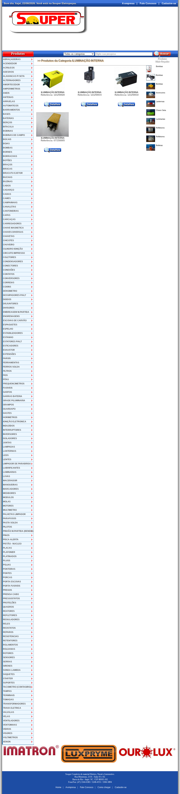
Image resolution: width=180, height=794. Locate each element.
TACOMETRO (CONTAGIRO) (17, 687)
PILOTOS (7, 527)
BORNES (7, 152)
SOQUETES (9, 674)
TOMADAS (8, 699)
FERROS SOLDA (11, 367)
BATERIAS (8, 118)
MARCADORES (11, 489)
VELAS (6, 716)
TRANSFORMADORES (14, 704)
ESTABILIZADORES (13, 333)
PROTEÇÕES (9, 602)
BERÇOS (7, 122)
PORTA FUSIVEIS (11, 586)
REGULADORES (11, 619)
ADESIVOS (8, 72)
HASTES (7, 413)
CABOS (7, 185)
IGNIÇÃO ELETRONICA (14, 421)
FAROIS (7, 358)
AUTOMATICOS (10, 105)
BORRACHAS (10, 156)
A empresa (128, 3)
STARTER (8, 678)
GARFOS (7, 392)
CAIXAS (7, 194)
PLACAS (7, 548)
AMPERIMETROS (11, 89)
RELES (6, 624)
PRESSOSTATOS (11, 598)
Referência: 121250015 (90, 95)
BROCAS (7, 169)
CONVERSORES (11, 278)
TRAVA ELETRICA (12, 708)
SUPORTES (9, 682)
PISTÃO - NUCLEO (12, 543)
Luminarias (160, 119)
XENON (7, 741)
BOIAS (6, 143)
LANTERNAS (9, 451)
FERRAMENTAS (11, 362)
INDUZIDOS (9, 426)
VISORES (7, 733)
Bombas (159, 66)
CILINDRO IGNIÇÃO (13, 249)
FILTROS (7, 371)
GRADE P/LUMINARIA (14, 400)
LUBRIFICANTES (11, 468)
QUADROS (8, 607)
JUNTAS (7, 442)
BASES (6, 114)
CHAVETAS (8, 236)
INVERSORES (10, 434)
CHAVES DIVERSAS (13, 232)
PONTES (7, 573)
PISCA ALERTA (10, 539)
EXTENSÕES (9, 354)
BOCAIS (7, 139)
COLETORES (9, 257)
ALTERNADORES (12, 80)
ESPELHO (8, 329)
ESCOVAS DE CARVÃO (15, 320)
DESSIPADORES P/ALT (14, 295)
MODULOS (8, 497)
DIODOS (7, 299)
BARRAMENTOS (11, 110)
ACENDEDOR (10, 63)
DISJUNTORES (10, 303)
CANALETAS (9, 207)
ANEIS (6, 93)
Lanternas (160, 101)
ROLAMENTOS (10, 645)
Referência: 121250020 (53, 95)
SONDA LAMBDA (12, 670)
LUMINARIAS (9, 472)
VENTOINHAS (10, 725)
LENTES (7, 459)
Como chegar (104, 787)
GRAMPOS (8, 404)
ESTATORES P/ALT (12, 341)
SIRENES (7, 666)
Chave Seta (161, 110)
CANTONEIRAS (11, 211)
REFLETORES (10, 615)
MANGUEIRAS (10, 485)
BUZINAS (7, 181)
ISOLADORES (10, 438)
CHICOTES (8, 240)
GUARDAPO (9, 409)
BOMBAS (7, 148)
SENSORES (9, 657)
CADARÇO (8, 190)
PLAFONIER (9, 552)
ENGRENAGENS (11, 316)
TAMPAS (7, 691)
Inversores (160, 93)
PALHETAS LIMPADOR (14, 514)
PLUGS (6, 560)
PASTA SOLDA (10, 522)
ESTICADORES (10, 346)
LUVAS (6, 476)
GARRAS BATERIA (12, 396)
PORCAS (7, 577)
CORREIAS (8, 282)
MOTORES (8, 506)
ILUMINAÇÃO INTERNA (53, 92)
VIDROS (7, 729)
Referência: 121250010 (127, 95)
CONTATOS (8, 274)
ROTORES (8, 653)
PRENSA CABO (11, 594)
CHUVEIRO (8, 244)
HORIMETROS (10, 417)
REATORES (9, 611)
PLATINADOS (10, 556)
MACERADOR (10, 480)
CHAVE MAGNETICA (13, 228)
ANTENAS (8, 97)
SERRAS (7, 661)
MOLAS (7, 501)
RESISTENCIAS (11, 636)
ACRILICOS (9, 68)
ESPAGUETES (10, 324)
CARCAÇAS (9, 219)
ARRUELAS (9, 101)
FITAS (6, 379)
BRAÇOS (7, 164)
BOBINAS (8, 131)
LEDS (6, 455)
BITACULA (8, 126)
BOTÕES (7, 160)
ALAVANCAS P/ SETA (14, 76)
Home (58, 787)
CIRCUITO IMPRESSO (14, 253)
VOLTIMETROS (10, 737)
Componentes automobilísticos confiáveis (148, 47)
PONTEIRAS (9, 569)
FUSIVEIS (7, 388)
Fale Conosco (148, 3)
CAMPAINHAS (10, 202)
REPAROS (8, 632)
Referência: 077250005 (53, 140)
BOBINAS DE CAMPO (14, 135)
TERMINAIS (9, 695)
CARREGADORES (12, 223)
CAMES (7, 198)
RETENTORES (10, 640)
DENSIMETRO (10, 291)
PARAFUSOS (9, 518)
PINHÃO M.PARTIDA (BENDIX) (18, 531)
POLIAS (7, 565)
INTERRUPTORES (12, 430)
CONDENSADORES (13, 261)
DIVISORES (8, 308)
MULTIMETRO (10, 510)
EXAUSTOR (9, 350)
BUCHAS (7, 177)
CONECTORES (10, 265)
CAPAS (6, 215)
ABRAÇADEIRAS (12, 59)
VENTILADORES (11, 720)
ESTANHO (8, 337)
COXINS (7, 287)
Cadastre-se (169, 3)
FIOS (5, 375)
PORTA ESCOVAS (12, 581)
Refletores (160, 128)
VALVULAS (8, 712)
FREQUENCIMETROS (13, 383)
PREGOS (7, 590)
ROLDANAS (9, 649)
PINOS (6, 535)
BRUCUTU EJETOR (13, 173)
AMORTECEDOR (11, 84)
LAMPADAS (9, 447)
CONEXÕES (9, 270)
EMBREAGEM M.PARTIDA (16, 312)
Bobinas (159, 145)
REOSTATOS (9, 628)
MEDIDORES (9, 493)
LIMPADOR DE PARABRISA (17, 463)
